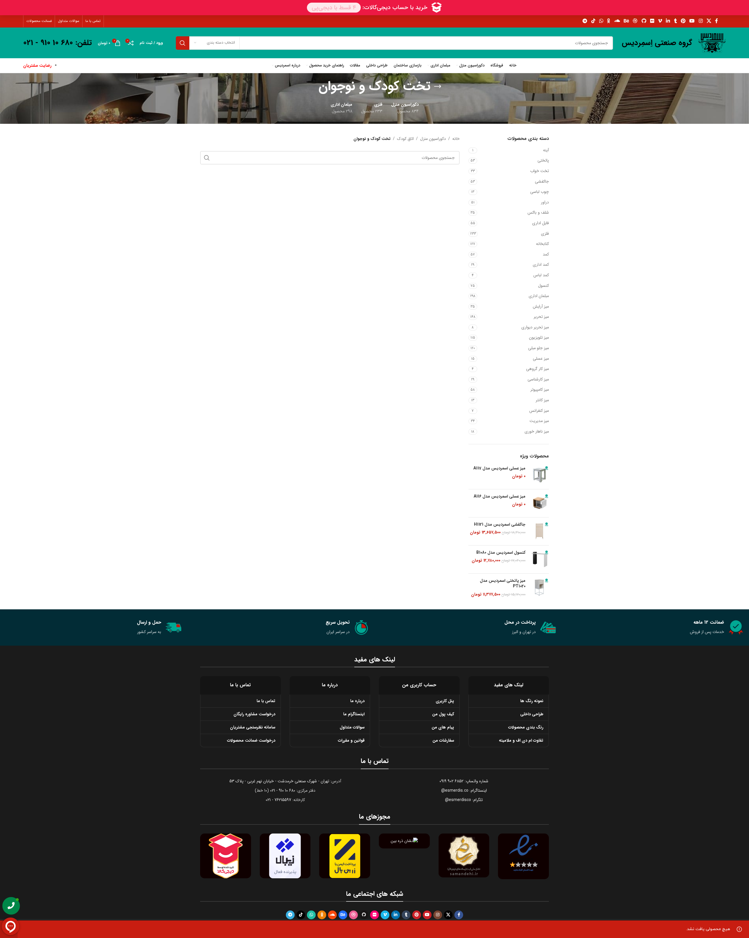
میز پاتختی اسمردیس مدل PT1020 (502, 583)
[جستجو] (182, 43)
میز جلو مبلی (538, 348)
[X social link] (709, 21)
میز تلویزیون (539, 337)
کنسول (543, 285)
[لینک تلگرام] (585, 21)
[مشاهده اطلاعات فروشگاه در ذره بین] (404, 841)
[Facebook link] (716, 21)
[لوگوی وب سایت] (712, 43)
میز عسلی (541, 358)
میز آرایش (541, 306)
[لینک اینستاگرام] (701, 21)
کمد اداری (541, 264)
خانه (456, 139)
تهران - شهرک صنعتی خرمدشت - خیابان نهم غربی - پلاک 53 (279, 781)
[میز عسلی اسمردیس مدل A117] (539, 475)
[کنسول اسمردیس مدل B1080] (539, 559)
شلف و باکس (538, 212)
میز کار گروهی (537, 369)
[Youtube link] (692, 21)
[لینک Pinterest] (683, 21)
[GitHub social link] (644, 21)
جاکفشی (542, 181)
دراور (545, 202)
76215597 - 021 (278, 800)
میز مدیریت (539, 421)
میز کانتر (542, 400)
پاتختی (543, 160)
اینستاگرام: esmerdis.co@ (464, 790)
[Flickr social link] (652, 21)
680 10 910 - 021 (282, 790)
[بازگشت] (437, 86)
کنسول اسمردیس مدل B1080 (500, 553)
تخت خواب (539, 171)
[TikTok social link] (593, 21)
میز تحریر (541, 316)
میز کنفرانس (539, 410)
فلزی (545, 233)
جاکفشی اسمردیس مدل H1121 (499, 525)
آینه (546, 150)
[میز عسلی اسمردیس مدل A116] (539, 503)
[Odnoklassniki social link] (608, 21)
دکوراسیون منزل (433, 139)
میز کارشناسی (538, 379)
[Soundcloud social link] (617, 21)
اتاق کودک (405, 139)
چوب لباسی (539, 191)
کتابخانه (542, 244)
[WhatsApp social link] (601, 21)
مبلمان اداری (539, 296)
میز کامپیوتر (539, 389)
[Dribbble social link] (635, 21)
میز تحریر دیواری (535, 327)
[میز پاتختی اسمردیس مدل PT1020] (539, 588)
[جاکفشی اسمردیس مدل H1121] (539, 531)
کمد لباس (541, 275)
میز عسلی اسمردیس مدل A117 (499, 468)
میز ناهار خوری (537, 431)
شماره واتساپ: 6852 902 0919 (463, 781)
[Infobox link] (657, 43)
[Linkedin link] (668, 21)
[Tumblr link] (675, 21)
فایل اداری (540, 223)
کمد (546, 254)
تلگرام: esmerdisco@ (464, 800)
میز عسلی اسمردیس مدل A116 (499, 497)
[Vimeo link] (660, 21)
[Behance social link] (626, 21)
